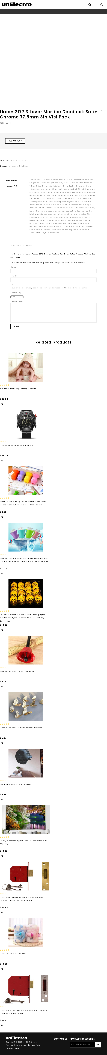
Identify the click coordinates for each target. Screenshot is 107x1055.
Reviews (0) (11, 186)
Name (14, 267)
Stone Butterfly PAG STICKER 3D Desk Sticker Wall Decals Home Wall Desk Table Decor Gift (105, 110)
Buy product (15, 141)
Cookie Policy (13, 1048)
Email (13, 276)
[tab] (15, 181)
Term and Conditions (16, 1045)
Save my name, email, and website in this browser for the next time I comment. (49, 288)
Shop (10, 16)
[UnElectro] (17, 4)
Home (2, 16)
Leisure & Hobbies (33, 16)
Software (18, 16)
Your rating (16, 293)
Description (11, 180)
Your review (16, 301)
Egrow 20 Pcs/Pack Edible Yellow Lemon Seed (101, 110)
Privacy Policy (34, 1045)
